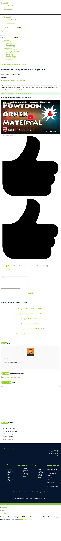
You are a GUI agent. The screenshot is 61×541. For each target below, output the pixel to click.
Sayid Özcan (5, 74)
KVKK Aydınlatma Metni (10, 476)
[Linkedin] (3, 13)
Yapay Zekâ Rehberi (11, 49)
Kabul (21, 519)
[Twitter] (6, 13)
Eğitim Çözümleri (55, 451)
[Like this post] (6, 266)
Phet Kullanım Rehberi (52, 486)
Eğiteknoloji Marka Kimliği (10, 480)
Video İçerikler (9, 439)
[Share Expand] (47, 266)
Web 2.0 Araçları (4, 77)
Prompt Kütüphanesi (11, 53)
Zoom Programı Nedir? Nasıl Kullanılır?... (30, 329)
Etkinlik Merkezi (8, 6)
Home (4, 513)
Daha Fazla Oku (27, 519)
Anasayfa (6, 40)
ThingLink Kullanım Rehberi (30, 319)
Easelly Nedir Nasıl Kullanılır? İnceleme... (30, 314)
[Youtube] (2, 13)
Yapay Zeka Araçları (10, 434)
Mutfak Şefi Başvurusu (54, 453)
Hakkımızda (56, 450)
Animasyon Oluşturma (7, 269)
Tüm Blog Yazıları (11, 56)
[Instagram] (7, 13)
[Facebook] (5, 13)
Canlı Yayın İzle (10, 46)
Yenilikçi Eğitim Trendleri (40, 469)
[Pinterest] (9, 13)
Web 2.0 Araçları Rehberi (13, 51)
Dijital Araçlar (8, 436)
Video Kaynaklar (10, 57)
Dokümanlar (9, 59)
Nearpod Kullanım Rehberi (30, 324)
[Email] (0, 13)
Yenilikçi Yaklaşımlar (10, 431)
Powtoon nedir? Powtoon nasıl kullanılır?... (30, 334)
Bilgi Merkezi (8, 9)
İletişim (57, 455)
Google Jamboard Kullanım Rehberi (30, 309)
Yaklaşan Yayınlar (11, 43)
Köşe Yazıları (9, 54)
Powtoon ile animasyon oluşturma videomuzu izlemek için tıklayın (16, 93)
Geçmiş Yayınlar (10, 45)
